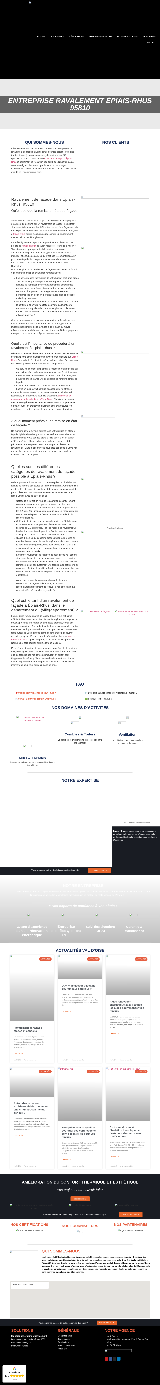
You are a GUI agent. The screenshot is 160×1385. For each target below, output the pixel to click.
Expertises (57, 37)
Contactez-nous (65, 1336)
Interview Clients (127, 37)
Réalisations (76, 37)
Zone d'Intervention (66, 1345)
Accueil (41, 37)
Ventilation (127, 734)
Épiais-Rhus (19, 234)
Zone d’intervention (100, 37)
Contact (151, 42)
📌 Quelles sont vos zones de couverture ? (35, 693)
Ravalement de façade (21, 1342)
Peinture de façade (19, 1346)
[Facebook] (110, 1359)
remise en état (29, 246)
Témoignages (64, 1339)
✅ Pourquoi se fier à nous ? (98, 699)
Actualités (149, 37)
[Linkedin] (118, 1359)
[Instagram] (114, 1359)
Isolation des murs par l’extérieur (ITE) (28, 1339)
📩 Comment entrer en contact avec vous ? (35, 699)
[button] (45, 693)
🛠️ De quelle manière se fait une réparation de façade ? (111, 693)
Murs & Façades (32, 758)
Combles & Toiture (80, 734)
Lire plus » (18, 1053)
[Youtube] (106, 1359)
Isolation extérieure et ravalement (29, 1336)
